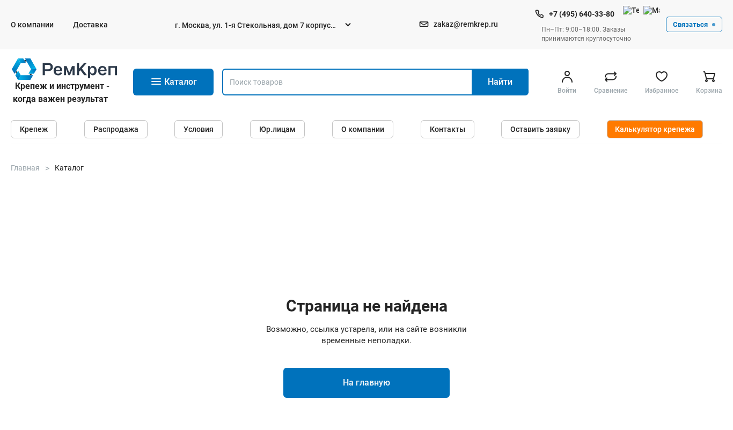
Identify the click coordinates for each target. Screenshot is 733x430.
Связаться (690, 24)
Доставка (90, 24)
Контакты (447, 129)
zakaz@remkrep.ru (466, 24)
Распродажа (115, 129)
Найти (500, 82)
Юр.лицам (277, 129)
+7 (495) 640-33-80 (581, 14)
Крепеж (34, 129)
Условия (199, 129)
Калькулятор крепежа (655, 129)
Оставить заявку (540, 129)
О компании (32, 24)
